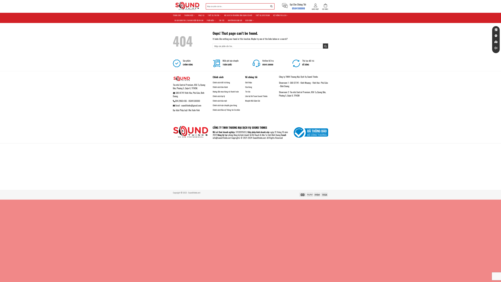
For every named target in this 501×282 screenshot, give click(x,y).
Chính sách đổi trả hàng (221, 82)
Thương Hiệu (188, 15)
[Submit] (271, 6)
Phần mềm (210, 20)
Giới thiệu (248, 82)
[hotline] (496, 48)
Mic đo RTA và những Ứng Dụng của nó (238, 15)
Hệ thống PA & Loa (279, 15)
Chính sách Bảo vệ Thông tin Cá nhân (226, 109)
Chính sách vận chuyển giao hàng (225, 105)
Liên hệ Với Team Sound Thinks (256, 96)
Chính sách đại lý (219, 96)
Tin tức (222, 20)
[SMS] (496, 42)
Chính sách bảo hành (220, 87)
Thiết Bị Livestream (263, 15)
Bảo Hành (248, 20)
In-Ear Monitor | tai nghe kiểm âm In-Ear (189, 20)
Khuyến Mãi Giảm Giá (235, 20)
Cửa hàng (248, 87)
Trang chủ (177, 15)
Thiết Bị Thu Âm (213, 15)
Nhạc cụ (201, 15)
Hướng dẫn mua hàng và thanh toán (226, 91)
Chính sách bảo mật (220, 100)
